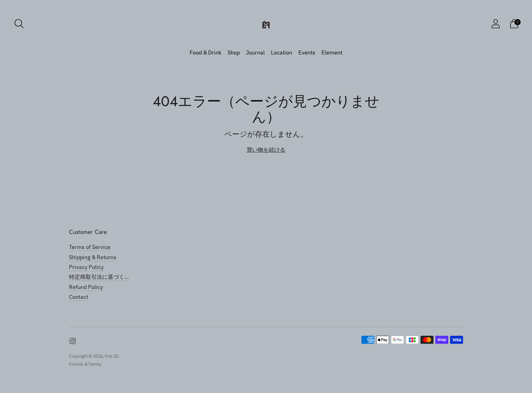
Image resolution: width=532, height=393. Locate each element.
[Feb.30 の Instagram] (72, 342)
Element (331, 52)
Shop (234, 52)
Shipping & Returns (92, 257)
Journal (255, 52)
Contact (78, 296)
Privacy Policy (86, 267)
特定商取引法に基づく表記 (102, 276)
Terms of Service (90, 247)
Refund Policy (86, 287)
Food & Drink (205, 52)
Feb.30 (112, 356)
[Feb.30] (266, 23)
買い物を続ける (266, 149)
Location (281, 52)
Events (306, 52)
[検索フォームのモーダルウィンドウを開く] (19, 23)
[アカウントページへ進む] (495, 23)
